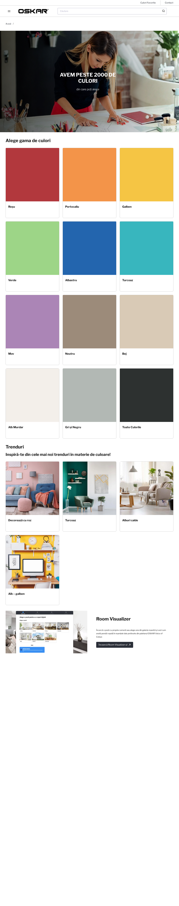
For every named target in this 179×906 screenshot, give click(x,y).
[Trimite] (163, 11)
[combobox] (112, 11)
